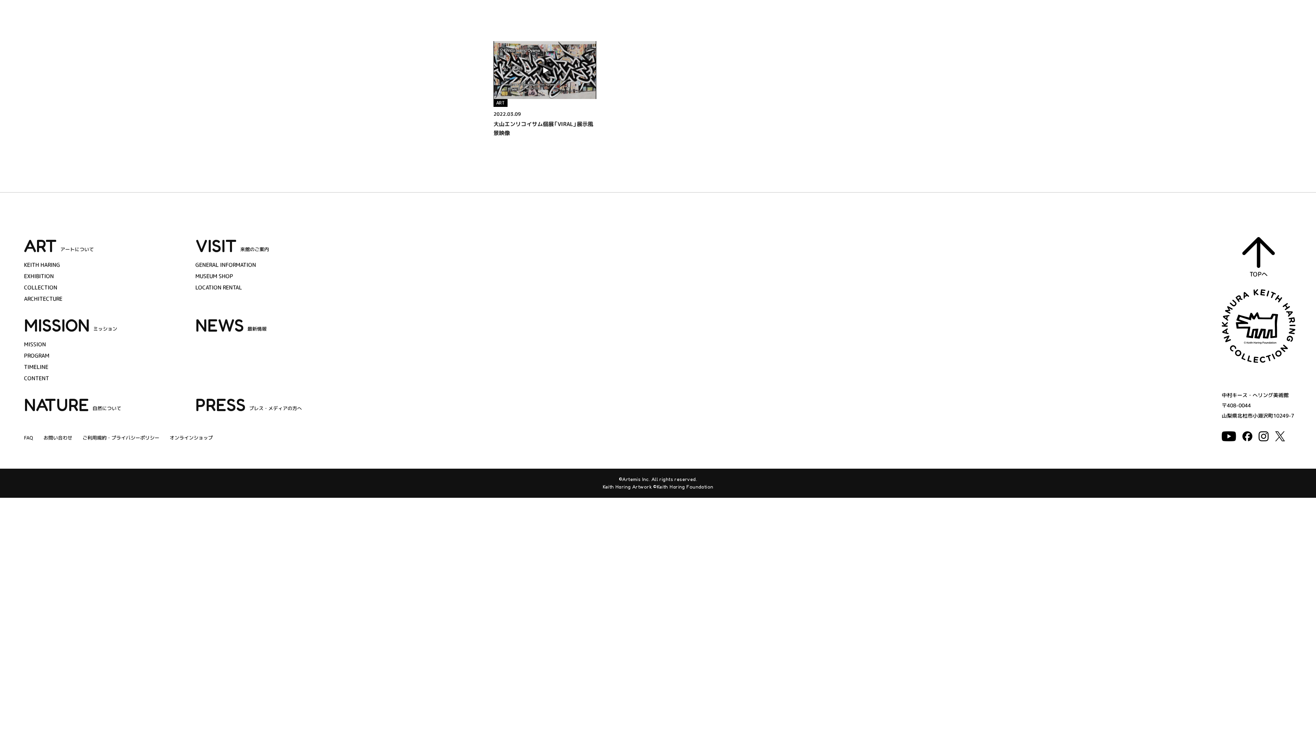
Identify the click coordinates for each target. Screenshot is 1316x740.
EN (1274, 34)
